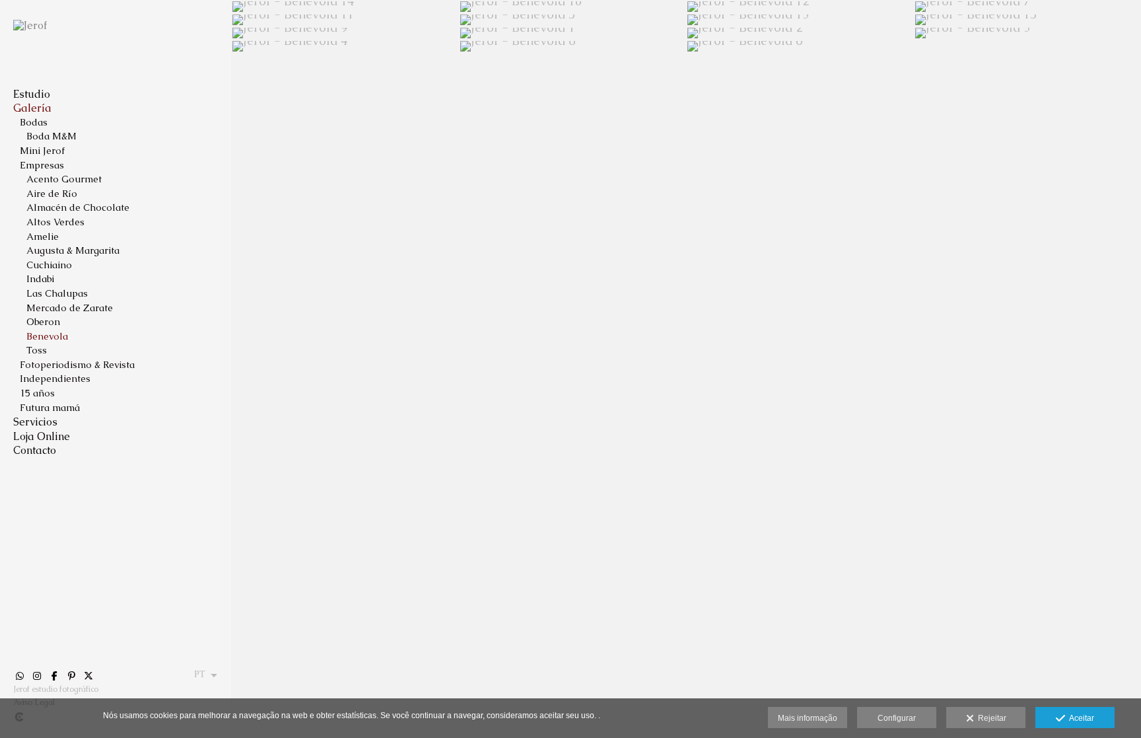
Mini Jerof (42, 151)
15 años (37, 393)
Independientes (55, 379)
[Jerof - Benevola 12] (800, 6)
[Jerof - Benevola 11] (345, 20)
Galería (32, 108)
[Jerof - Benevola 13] (800, 20)
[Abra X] (88, 676)
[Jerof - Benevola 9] (345, 33)
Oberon (43, 322)
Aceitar (1079, 718)
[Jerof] (30, 25)
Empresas (42, 165)
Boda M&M (51, 136)
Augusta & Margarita (73, 250)
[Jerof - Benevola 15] (1027, 20)
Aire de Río (51, 194)
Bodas (34, 122)
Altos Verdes (55, 222)
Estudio (31, 94)
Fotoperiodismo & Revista (77, 365)
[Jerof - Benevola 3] (1027, 33)
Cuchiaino (49, 265)
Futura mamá (50, 408)
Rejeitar (990, 718)
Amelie (42, 236)
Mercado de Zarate (69, 308)
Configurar (897, 718)
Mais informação (807, 718)
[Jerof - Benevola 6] (800, 46)
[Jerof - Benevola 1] (572, 33)
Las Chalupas (57, 293)
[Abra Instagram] (37, 676)
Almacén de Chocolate (77, 207)
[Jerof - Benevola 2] (800, 33)
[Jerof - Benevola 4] (345, 46)
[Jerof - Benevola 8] (572, 46)
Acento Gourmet (64, 179)
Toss (36, 350)
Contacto (34, 450)
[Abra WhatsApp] (19, 676)
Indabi (40, 279)
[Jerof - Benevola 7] (1027, 6)
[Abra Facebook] (54, 676)
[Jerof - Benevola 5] (572, 20)
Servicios (35, 422)
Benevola (47, 336)
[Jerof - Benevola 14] (345, 6)
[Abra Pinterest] (71, 676)
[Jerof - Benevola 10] (572, 6)
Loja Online (41, 436)
